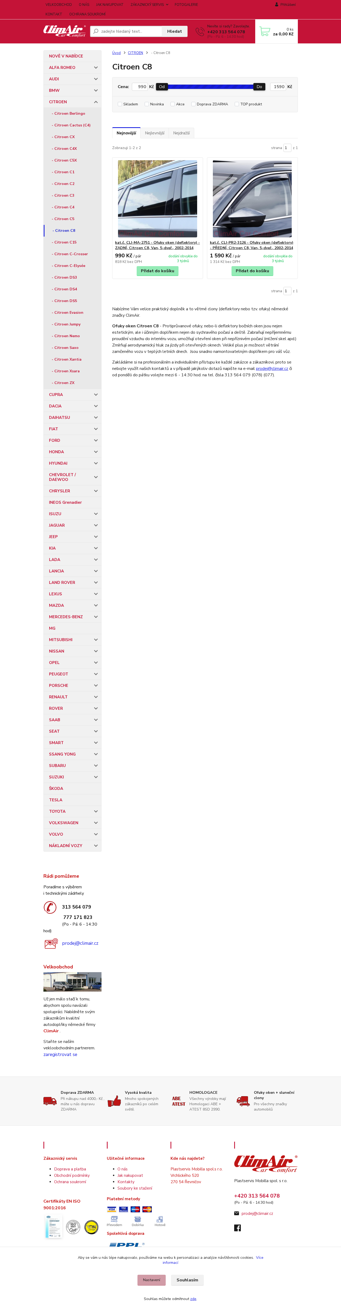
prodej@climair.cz (80, 943)
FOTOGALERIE (186, 4)
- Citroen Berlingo (68, 113)
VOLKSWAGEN (63, 823)
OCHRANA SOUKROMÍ (87, 14)
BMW (54, 90)
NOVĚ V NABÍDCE (66, 56)
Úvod (116, 53)
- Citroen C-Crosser (70, 254)
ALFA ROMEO (62, 67)
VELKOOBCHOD (59, 4)
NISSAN (56, 651)
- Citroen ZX (63, 382)
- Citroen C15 (64, 242)
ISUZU (55, 514)
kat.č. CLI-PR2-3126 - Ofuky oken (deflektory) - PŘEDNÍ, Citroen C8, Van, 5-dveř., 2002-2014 (251, 245)
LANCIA (56, 571)
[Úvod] (64, 31)
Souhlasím (187, 1280)
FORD (54, 440)
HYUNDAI (58, 463)
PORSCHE (58, 685)
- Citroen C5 (63, 218)
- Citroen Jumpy (66, 324)
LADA (54, 559)
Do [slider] (259, 87)
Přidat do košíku (157, 271)
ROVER (56, 708)
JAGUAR (57, 525)
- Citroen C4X (64, 148)
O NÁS (84, 4)
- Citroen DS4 (64, 289)
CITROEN (58, 102)
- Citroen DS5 (64, 300)
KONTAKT (54, 14)
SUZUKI (56, 777)
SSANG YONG (62, 754)
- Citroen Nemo (66, 336)
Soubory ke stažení (134, 1188)
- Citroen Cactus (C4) (71, 125)
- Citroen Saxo (65, 347)
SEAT (54, 731)
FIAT (53, 429)
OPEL (54, 662)
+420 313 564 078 (226, 32)
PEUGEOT (58, 674)
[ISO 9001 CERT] (72, 1226)
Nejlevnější (154, 133)
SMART (56, 742)
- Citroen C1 (63, 172)
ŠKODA (56, 788)
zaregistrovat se (60, 1054)
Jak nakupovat (130, 1175)
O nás (122, 1169)
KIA (52, 548)
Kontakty (126, 1182)
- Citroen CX (63, 136)
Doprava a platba (70, 1169)
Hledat (174, 31)
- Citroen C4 (63, 207)
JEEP (53, 536)
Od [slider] (162, 87)
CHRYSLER (59, 491)
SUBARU (57, 765)
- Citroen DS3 (64, 277)
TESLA (55, 800)
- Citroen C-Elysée (68, 265)
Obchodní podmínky (72, 1175)
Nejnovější (126, 133)
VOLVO (56, 834)
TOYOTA (57, 811)
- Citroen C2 (63, 183)
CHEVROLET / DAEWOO (62, 477)
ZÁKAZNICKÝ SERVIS (147, 4)
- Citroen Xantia (67, 359)
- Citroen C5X (64, 160)
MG (52, 628)
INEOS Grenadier (65, 502)
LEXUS (55, 594)
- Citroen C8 (63, 230)
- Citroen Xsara (66, 371)
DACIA (55, 406)
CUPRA (56, 394)
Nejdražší (181, 133)
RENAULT (58, 697)
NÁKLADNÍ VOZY (65, 845)
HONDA (56, 452)
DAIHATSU (59, 417)
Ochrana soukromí (70, 1182)
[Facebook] (240, 1229)
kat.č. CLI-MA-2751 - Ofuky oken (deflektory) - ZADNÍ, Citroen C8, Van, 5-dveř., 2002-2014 (157, 245)
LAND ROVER (62, 582)
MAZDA (56, 605)
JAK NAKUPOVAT (110, 4)
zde (193, 1298)
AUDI (54, 79)
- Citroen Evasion (67, 312)
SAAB (54, 720)
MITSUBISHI (60, 639)
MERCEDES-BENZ (66, 617)
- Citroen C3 (63, 195)
